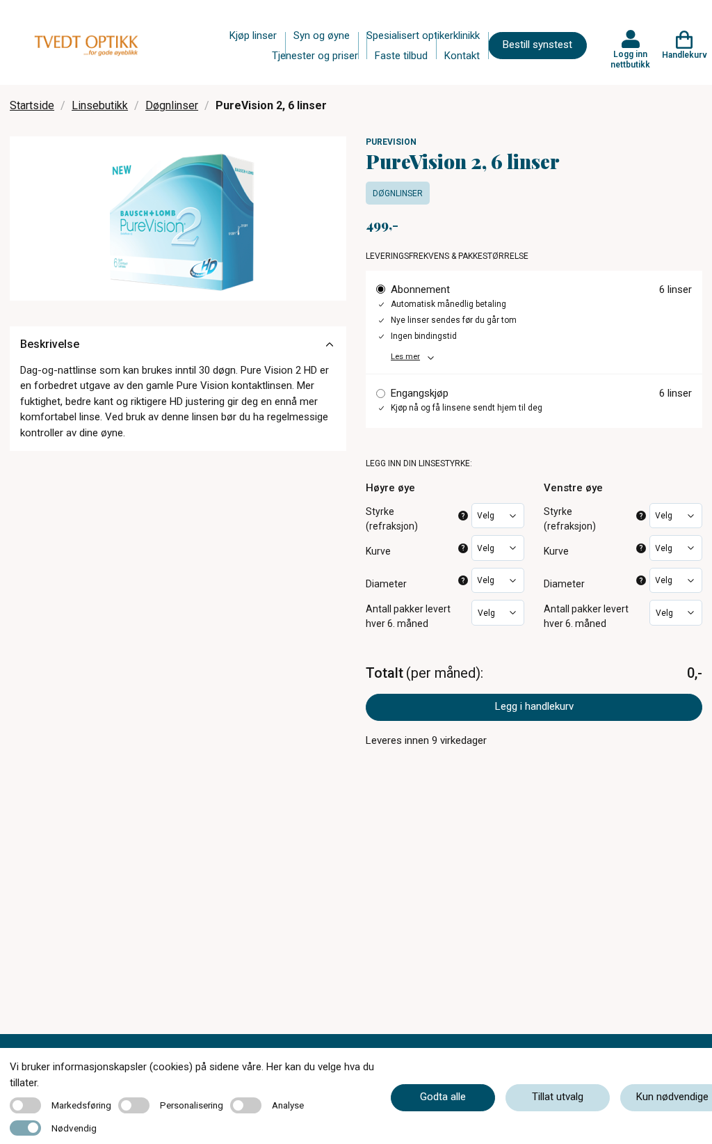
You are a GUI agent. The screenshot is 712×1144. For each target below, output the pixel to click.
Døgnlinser (171, 105)
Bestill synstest (537, 44)
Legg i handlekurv (534, 706)
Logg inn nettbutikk (630, 59)
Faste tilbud (401, 55)
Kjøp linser (253, 35)
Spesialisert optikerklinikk (423, 35)
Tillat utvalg (557, 1096)
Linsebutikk (100, 105)
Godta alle (443, 1096)
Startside (32, 105)
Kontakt (462, 55)
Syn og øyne (321, 35)
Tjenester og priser (315, 55)
